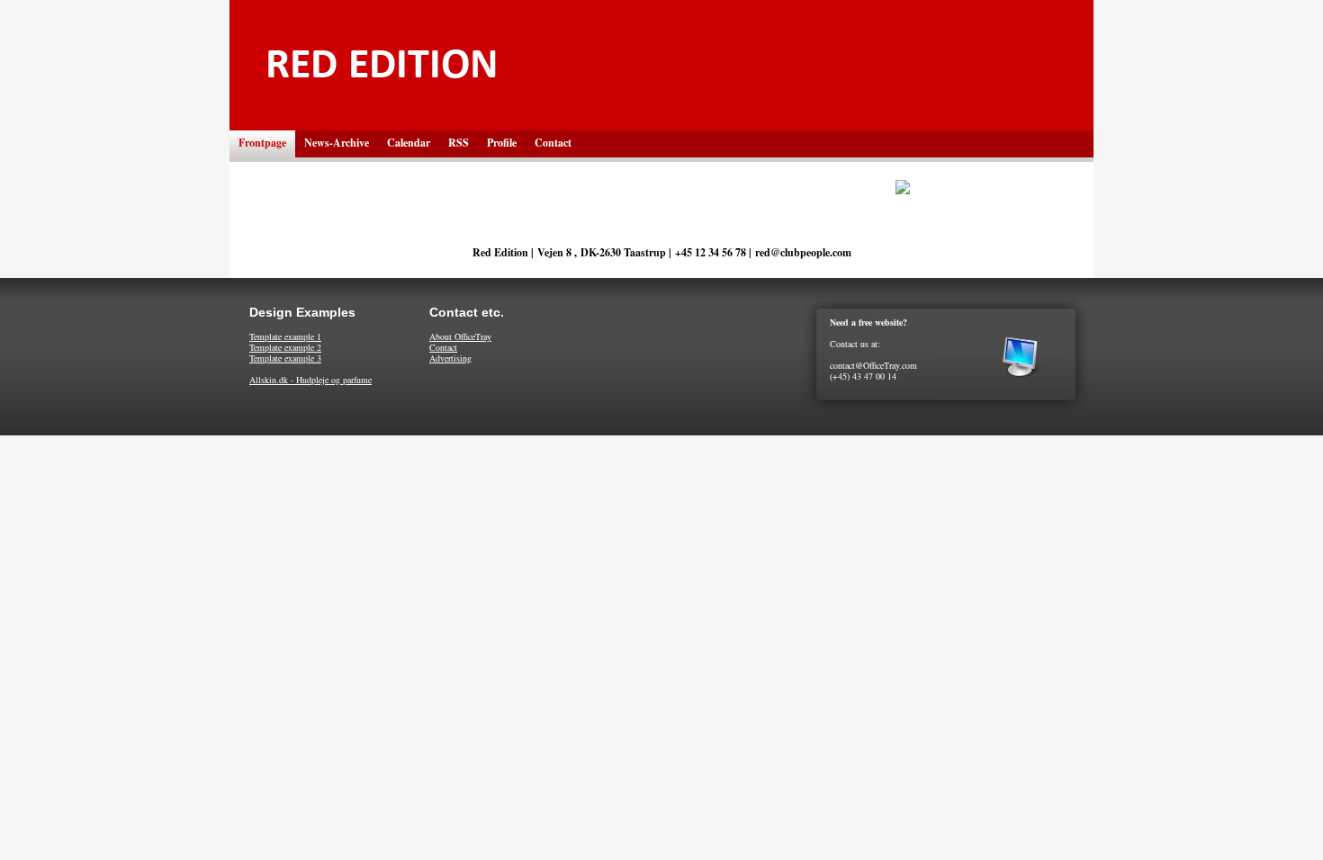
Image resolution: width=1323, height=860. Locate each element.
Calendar (408, 142)
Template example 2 (285, 347)
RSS (458, 142)
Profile (502, 142)
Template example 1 (285, 336)
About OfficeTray (460, 336)
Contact (553, 142)
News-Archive (336, 142)
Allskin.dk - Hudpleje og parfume (310, 379)
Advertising (450, 358)
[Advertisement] (661, 490)
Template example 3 (285, 358)
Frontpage (262, 142)
